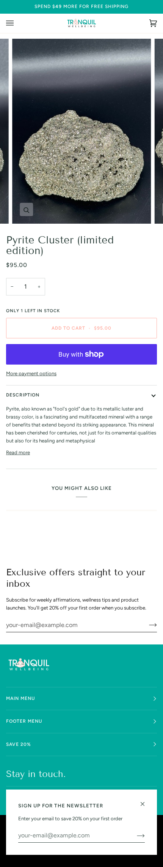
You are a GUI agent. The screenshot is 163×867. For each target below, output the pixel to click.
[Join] (147, 625)
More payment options (31, 373)
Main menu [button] (20, 698)
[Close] (146, 801)
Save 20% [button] (18, 744)
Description (22, 395)
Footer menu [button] (24, 721)
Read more (18, 452)
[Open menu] (17, 23)
